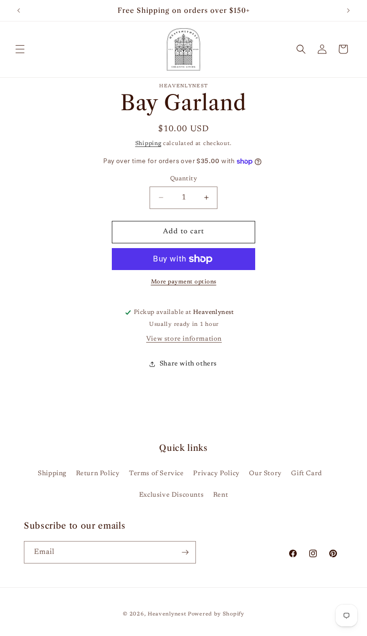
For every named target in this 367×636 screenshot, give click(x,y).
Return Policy (98, 473)
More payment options (183, 282)
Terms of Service (156, 473)
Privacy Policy (216, 473)
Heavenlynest (167, 614)
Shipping (148, 143)
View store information (184, 339)
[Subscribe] (184, 552)
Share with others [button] (188, 364)
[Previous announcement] (18, 10)
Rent (220, 495)
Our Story (265, 473)
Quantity (183, 179)
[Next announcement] (348, 10)
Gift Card (306, 473)
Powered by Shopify (216, 614)
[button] (20, 49)
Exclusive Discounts (171, 495)
